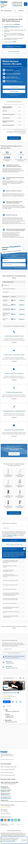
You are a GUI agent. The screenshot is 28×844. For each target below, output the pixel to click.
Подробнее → (22, 300)
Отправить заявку (14, 91)
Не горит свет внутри (5, 319)
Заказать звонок (14, 453)
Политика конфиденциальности (14, 830)
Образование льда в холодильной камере (7, 314)
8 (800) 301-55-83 (5, 791)
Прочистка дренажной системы (8, 125)
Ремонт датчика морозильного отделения (8, 121)
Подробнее (14, 342)
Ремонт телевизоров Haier (7, 772)
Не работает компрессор (5, 300)
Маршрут (8, 701)
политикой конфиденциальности (19, 267)
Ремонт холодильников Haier (8, 769)
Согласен (24, 840)
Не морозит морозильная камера (7, 305)
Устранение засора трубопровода (9, 114)
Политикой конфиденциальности (14, 652)
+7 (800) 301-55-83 (17, 2)
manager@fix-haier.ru (6, 798)
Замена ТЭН (5, 110)
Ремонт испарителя (6, 117)
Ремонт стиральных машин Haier (8, 766)
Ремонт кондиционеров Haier (8, 775)
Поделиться (2, 820)
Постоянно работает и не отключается (7, 309)
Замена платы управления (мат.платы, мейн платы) (7, 107)
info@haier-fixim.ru (5, 794)
